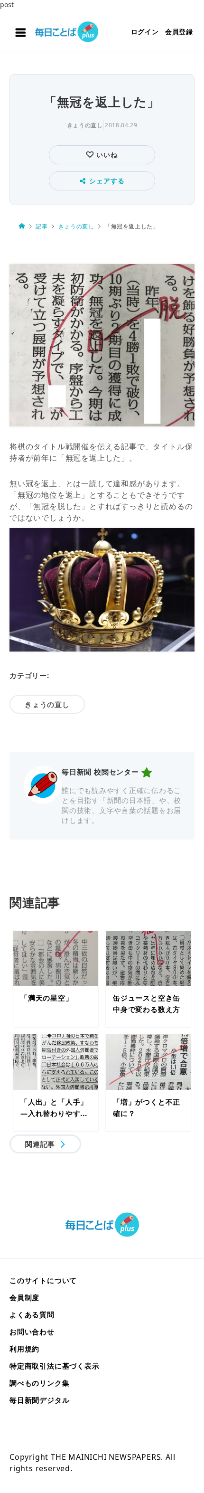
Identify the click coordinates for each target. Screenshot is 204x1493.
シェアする (106, 180)
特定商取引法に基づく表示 (54, 1365)
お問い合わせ (32, 1331)
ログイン (145, 31)
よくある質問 (32, 1314)
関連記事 (40, 1144)
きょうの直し (85, 125)
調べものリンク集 (39, 1383)
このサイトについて (43, 1280)
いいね (105, 154)
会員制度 (24, 1297)
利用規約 (24, 1348)
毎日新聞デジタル (39, 1400)
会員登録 (179, 31)
